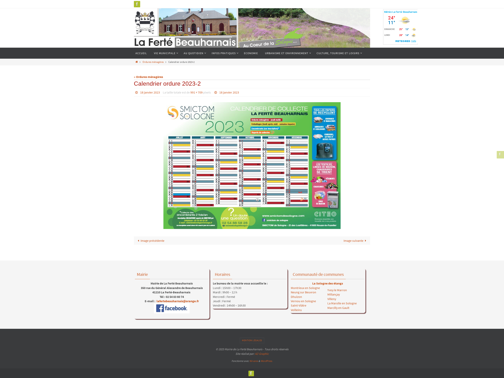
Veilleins (296, 310)
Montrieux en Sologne (305, 288)
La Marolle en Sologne (342, 303)
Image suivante (353, 241)
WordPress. (266, 361)
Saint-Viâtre (298, 305)
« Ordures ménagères (148, 77)
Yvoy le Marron (337, 290)
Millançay (333, 294)
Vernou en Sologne (303, 301)
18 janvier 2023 (150, 92)
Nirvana (253, 361)
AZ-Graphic (261, 354)
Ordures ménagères (153, 61)
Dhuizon (296, 297)
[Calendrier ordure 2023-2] (252, 165)
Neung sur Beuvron (303, 292)
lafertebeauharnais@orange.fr (177, 301)
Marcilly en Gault (338, 308)
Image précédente (152, 241)
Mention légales (252, 340)
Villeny (331, 299)
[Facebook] (137, 4)
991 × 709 (196, 92)
